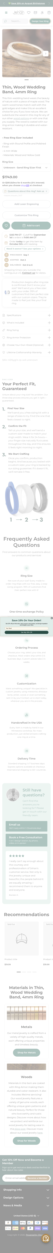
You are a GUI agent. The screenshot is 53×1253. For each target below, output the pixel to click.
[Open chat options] (45, 1238)
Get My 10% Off (26, 632)
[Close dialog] (52, 618)
